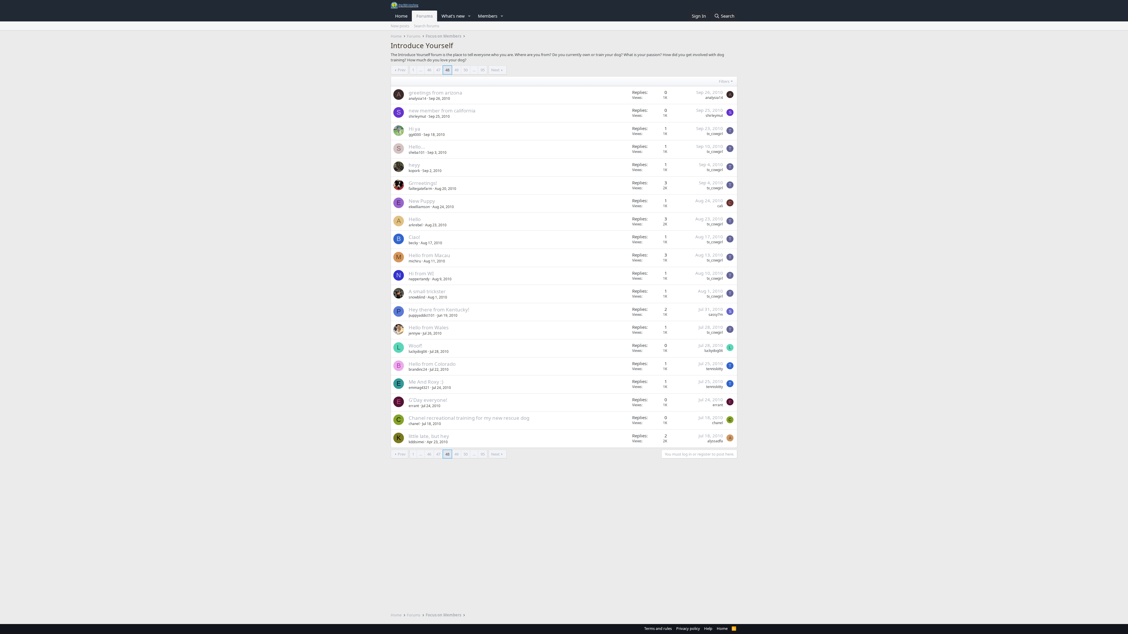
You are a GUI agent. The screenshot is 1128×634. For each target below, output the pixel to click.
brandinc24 (418, 369)
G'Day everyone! (428, 400)
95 (483, 69)
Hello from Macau (429, 255)
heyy (414, 164)
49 (456, 69)
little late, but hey (429, 436)
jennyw (414, 333)
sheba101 (417, 152)
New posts (400, 25)
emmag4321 (419, 387)
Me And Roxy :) (426, 381)
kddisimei (416, 441)
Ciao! (414, 237)
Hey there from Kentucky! (439, 309)
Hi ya (414, 128)
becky (413, 242)
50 (466, 69)
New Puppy (422, 201)
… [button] (420, 69)
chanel (414, 423)
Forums (424, 16)
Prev (402, 69)
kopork (414, 170)
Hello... (417, 146)
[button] (469, 16)
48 (447, 69)
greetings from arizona (435, 92)
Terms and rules (658, 628)
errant (414, 405)
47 (438, 69)
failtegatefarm (420, 188)
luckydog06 (418, 351)
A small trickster (427, 291)
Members (487, 16)
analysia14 (417, 98)
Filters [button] (724, 81)
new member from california (442, 110)
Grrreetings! (423, 183)
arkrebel (415, 224)
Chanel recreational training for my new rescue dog (469, 417)
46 (429, 69)
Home (401, 16)
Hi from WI (421, 273)
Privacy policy (688, 628)
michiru (415, 261)
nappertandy (419, 278)
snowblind (417, 297)
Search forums (426, 25)
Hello (415, 219)
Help (708, 628)
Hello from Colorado (432, 363)
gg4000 (415, 134)
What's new (453, 16)
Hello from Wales (429, 327)
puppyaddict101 (422, 315)
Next (495, 69)
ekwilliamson (419, 206)
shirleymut (417, 116)
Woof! (415, 345)
